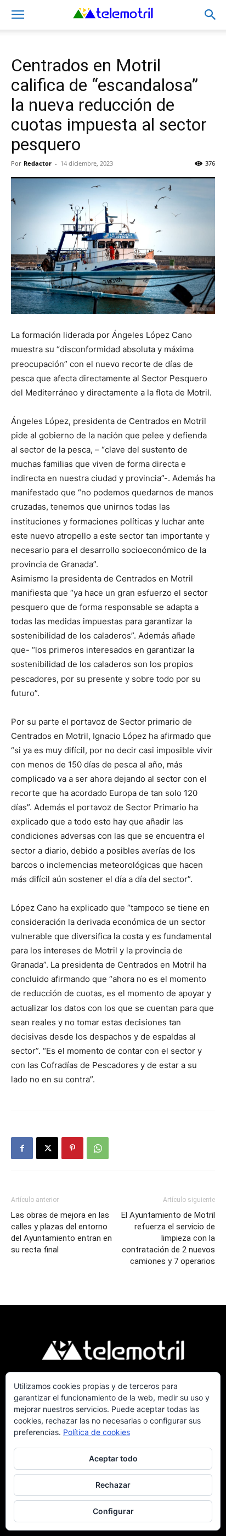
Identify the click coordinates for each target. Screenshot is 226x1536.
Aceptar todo (113, 1458)
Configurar (113, 1511)
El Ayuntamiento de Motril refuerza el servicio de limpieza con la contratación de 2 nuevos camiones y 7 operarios (168, 1238)
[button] (17, 15)
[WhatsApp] (98, 1148)
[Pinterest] (72, 1148)
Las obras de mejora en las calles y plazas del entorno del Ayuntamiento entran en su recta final (61, 1232)
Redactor (38, 163)
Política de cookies (96, 1432)
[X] (47, 1148)
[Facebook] (22, 1148)
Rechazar (113, 1484)
